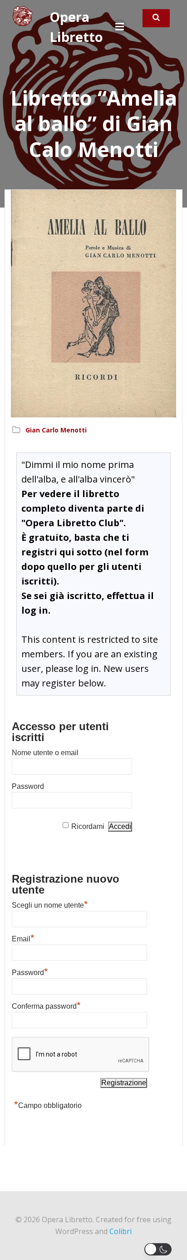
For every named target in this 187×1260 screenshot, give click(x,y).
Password (28, 786)
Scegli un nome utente (50, 904)
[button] (159, 1249)
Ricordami (87, 826)
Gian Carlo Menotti (56, 430)
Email (23, 938)
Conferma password (46, 1005)
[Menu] (119, 27)
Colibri (120, 1231)
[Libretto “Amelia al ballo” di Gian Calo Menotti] (93, 303)
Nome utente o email (45, 753)
